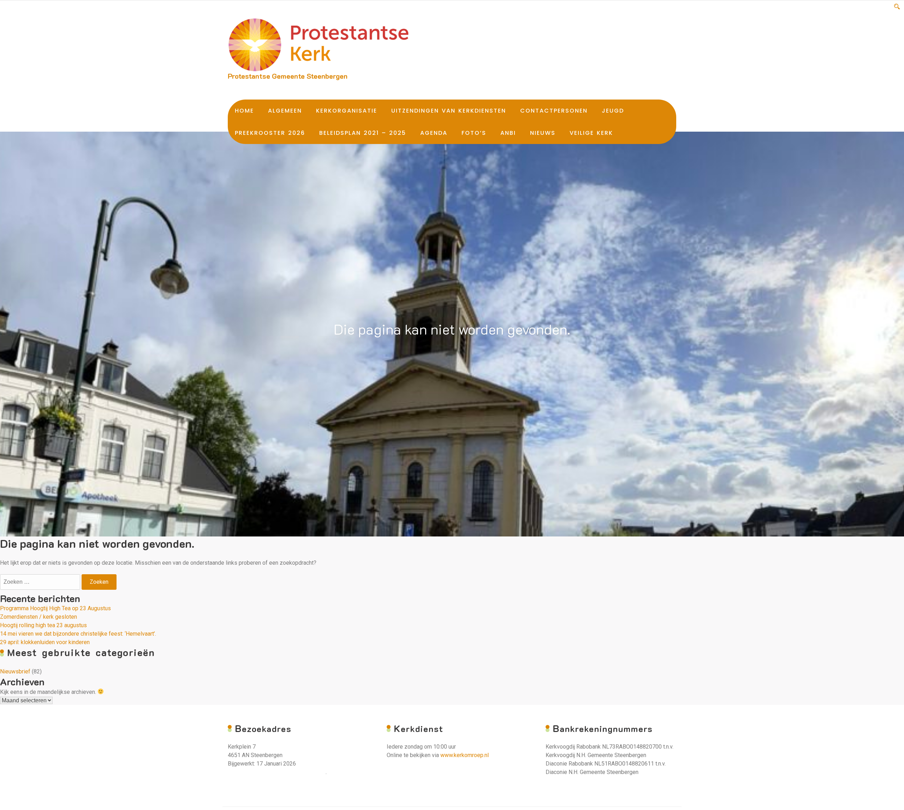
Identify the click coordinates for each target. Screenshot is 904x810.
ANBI (508, 133)
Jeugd (613, 111)
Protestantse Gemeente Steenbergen (287, 75)
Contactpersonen (554, 111)
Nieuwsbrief (15, 671)
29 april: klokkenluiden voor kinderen (45, 642)
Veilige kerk (591, 133)
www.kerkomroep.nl (464, 755)
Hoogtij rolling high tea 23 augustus (43, 625)
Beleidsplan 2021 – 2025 (362, 133)
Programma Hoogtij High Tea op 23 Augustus (55, 608)
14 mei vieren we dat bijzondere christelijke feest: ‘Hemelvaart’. (78, 633)
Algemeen (285, 111)
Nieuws (542, 133)
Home (244, 111)
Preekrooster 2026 (270, 133)
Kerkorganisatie (346, 111)
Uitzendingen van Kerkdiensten (448, 111)
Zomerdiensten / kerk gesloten (38, 616)
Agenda (433, 133)
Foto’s (474, 133)
